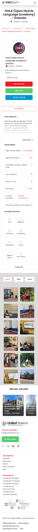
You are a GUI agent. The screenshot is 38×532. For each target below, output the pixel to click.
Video (19, 279)
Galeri (7, 279)
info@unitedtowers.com (11, 433)
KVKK (21, 528)
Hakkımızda (7, 461)
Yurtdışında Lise (8, 486)
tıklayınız (8, 72)
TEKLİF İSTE (19, 91)
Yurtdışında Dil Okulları (11, 478)
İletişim (5, 464)
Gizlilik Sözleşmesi (9, 523)
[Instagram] (8, 446)
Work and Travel (9, 489)
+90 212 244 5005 (9, 430)
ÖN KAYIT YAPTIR (19, 97)
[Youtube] (13, 446)
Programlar (19, 267)
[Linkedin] (18, 446)
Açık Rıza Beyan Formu (11, 526)
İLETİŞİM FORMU (10, 439)
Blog (4, 469)
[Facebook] (3, 446)
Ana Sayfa (6, 29)
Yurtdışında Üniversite (11, 484)
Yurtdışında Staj (8, 492)
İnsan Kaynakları (8, 467)
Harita (30, 279)
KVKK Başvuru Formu (10, 528)
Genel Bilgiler (19, 108)
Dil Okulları (18, 29)
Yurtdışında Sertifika (10, 494)
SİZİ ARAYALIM (19, 84)
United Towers (28, 518)
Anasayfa (6, 458)
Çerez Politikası (23, 523)
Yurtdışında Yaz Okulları (11, 481)
